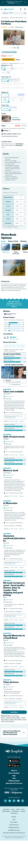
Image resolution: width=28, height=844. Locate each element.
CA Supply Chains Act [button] (14, 827)
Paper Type (5, 105)
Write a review (19, 27)
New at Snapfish (14, 773)
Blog (14, 775)
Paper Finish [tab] (13, 241)
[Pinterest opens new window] (15, 800)
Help (14, 778)
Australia (22, 811)
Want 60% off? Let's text (14, 783)
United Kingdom (6, 811)
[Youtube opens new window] (19, 800)
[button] (2, 9)
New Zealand (14, 813)
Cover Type (5, 77)
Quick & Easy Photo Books (14, 720)
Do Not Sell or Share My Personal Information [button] (14, 832)
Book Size (5, 65)
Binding (3, 92)
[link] (5, 97)
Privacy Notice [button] (13, 822)
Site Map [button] (14, 816)
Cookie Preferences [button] (14, 824)
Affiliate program (14, 781)
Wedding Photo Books (13, 718)
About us (14, 770)
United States (15, 811)
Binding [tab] (23, 241)
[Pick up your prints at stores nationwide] (7, 792)
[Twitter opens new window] (23, 800)
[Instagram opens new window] (10, 800)
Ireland (18, 809)
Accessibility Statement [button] (14, 830)
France (13, 809)
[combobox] (14, 13)
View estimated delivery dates (9, 136)
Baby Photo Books (16, 719)
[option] (3, 68)
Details (18, 59)
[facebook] (6, 800)
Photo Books (5, 17)
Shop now (17, 3)
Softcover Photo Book (16, 17)
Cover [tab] (3, 241)
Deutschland (6, 809)
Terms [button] (13, 819)
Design (3, 113)
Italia (22, 809)
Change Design (16, 119)
